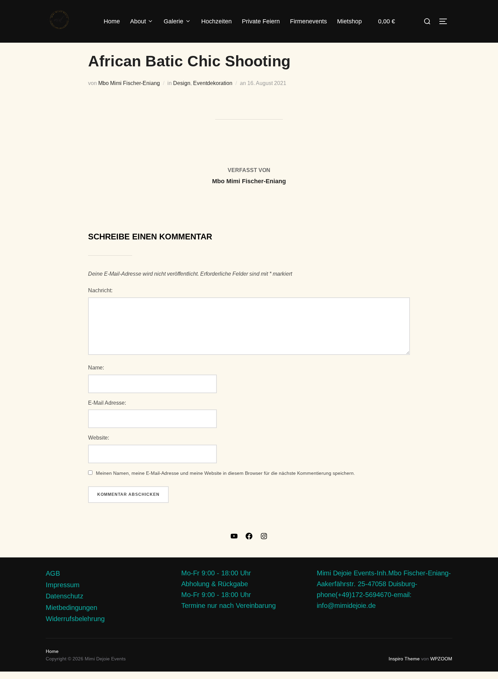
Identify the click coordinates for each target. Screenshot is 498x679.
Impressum (63, 585)
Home (112, 21)
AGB (53, 573)
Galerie (173, 21)
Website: (98, 438)
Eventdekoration (212, 83)
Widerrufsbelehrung (75, 618)
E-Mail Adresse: (107, 403)
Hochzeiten (216, 21)
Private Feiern (261, 21)
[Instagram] (264, 538)
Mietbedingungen (71, 607)
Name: (96, 367)
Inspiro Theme (404, 658)
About (138, 21)
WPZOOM (441, 658)
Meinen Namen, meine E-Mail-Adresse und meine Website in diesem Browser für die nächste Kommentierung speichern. (225, 473)
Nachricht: (100, 290)
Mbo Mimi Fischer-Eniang (129, 83)
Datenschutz (64, 596)
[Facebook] (249, 538)
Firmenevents (308, 21)
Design (181, 83)
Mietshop (349, 21)
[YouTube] (234, 538)
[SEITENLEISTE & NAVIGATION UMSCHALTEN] (445, 21)
